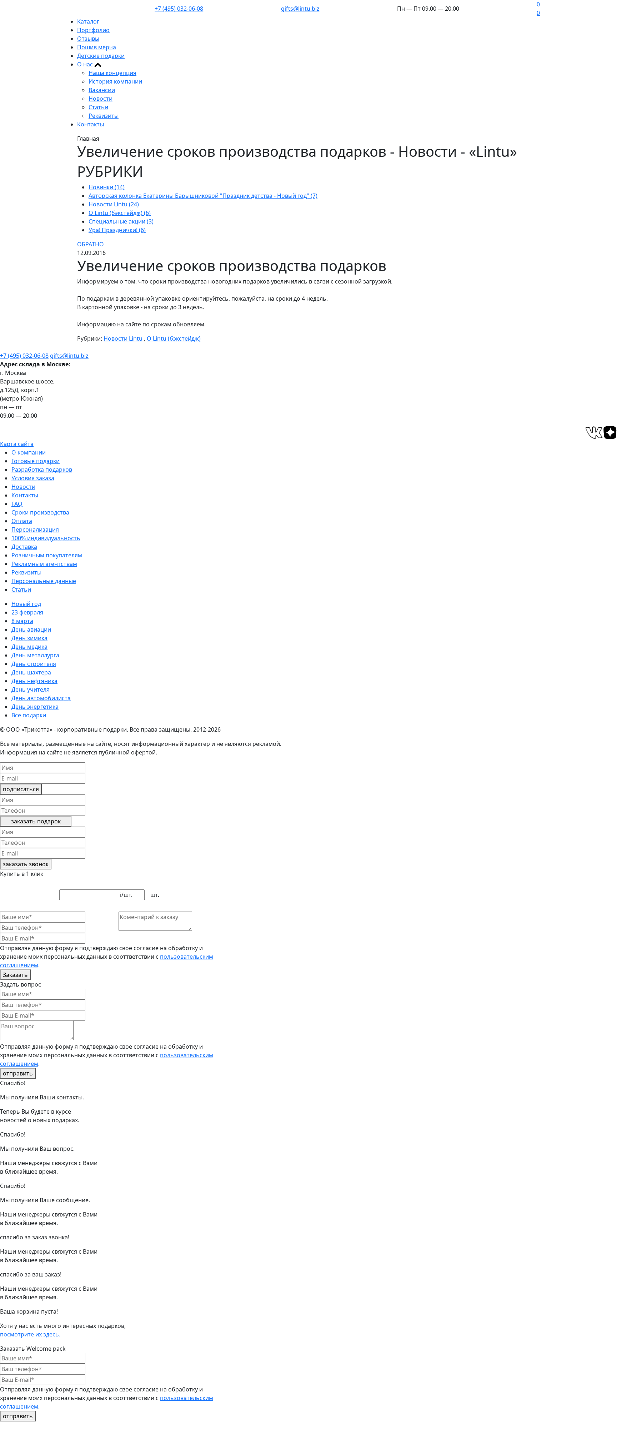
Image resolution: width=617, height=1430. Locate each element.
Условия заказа (32, 478)
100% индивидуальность (45, 538)
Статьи (98, 107)
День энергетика (35, 707)
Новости (100, 98)
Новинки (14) (107, 187)
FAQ (16, 504)
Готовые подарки (35, 461)
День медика (29, 647)
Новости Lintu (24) (114, 204)
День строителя (33, 664)
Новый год (26, 604)
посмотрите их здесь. (30, 1334)
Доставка (24, 547)
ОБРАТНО (90, 244)
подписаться (21, 789)
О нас (85, 64)
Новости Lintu (123, 338)
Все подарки (28, 715)
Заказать (15, 975)
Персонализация (35, 529)
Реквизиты (104, 116)
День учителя (30, 689)
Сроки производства (40, 512)
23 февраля (27, 612)
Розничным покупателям (46, 555)
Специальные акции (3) (121, 221)
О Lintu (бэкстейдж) (174, 338)
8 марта (22, 621)
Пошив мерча (96, 47)
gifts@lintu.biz (300, 8)
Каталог (88, 21)
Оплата (21, 521)
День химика (29, 638)
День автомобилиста (41, 698)
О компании (28, 452)
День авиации (31, 629)
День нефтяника (34, 681)
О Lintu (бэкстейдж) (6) (120, 213)
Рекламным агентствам (44, 564)
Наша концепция (112, 73)
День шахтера (31, 672)
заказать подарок (36, 821)
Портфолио (93, 30)
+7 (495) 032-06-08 (179, 8)
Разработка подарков (41, 469)
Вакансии (102, 90)
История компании (115, 81)
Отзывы (88, 38)
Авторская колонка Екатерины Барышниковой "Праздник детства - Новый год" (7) (203, 196)
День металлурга (35, 655)
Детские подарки (101, 56)
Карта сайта (17, 444)
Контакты (90, 124)
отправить (18, 1073)
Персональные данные (43, 581)
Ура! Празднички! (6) (117, 230)
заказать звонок (26, 864)
